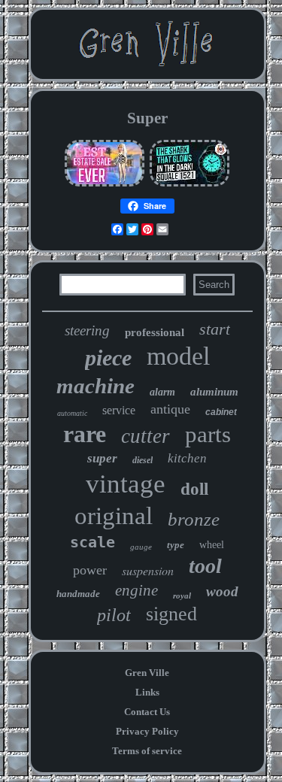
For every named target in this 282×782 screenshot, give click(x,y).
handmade (78, 593)
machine (95, 386)
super (102, 458)
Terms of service (147, 750)
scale (92, 542)
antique (170, 409)
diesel (142, 460)
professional (154, 332)
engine (136, 590)
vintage (125, 484)
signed (171, 614)
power (90, 569)
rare (84, 433)
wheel (211, 544)
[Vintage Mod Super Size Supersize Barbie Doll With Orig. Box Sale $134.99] (104, 184)
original (113, 515)
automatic (72, 413)
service (118, 410)
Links (147, 692)
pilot (114, 615)
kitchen (187, 458)
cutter (145, 436)
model (178, 356)
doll (194, 489)
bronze (194, 519)
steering (87, 330)
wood (222, 591)
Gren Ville (147, 672)
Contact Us (147, 711)
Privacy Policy (147, 731)
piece (108, 357)
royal (182, 595)
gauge (141, 546)
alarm (162, 392)
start (214, 329)
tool (205, 565)
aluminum (214, 392)
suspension (148, 570)
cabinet (221, 412)
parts (208, 434)
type (175, 544)
